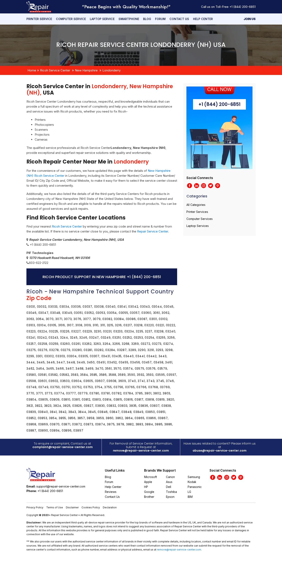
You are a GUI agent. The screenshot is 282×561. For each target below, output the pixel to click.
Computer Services (199, 219)
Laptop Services (197, 226)
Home (31, 70)
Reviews (110, 491)
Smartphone (128, 19)
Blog (147, 19)
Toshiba (171, 491)
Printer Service (39, 19)
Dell (168, 487)
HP (146, 487)
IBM (190, 496)
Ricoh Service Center (55, 70)
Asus (169, 482)
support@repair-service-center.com (60, 486)
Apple (148, 482)
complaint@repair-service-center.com (62, 447)
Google (149, 491)
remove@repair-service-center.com (141, 450)
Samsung (194, 477)
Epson (170, 496)
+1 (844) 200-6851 (242, 7)
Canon (170, 477)
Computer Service (71, 19)
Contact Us (179, 19)
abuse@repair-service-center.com (219, 450)
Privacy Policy (34, 507)
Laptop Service (102, 19)
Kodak (192, 482)
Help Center (203, 19)
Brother (149, 496)
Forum (160, 19)
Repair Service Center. (153, 231)
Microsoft (150, 477)
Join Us (250, 19)
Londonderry (111, 70)
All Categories (195, 204)
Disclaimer (72, 507)
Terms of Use (54, 507)
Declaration (110, 507)
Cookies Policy (91, 507)
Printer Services (197, 211)
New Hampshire (86, 70)
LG (189, 491)
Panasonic (195, 487)
